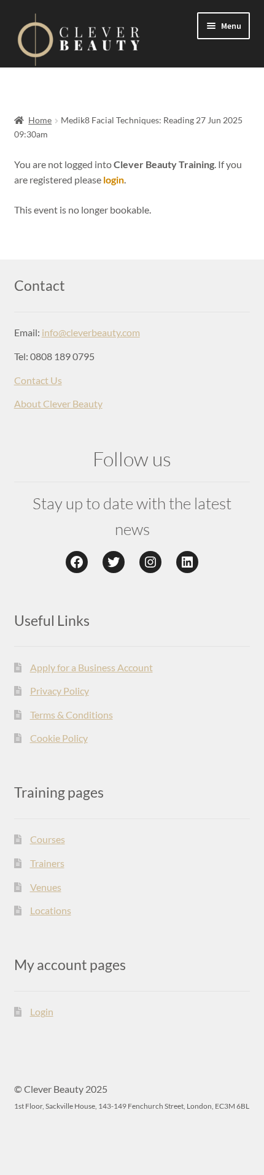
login (113, 179)
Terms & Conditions (71, 714)
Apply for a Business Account (91, 667)
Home (40, 120)
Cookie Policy (59, 738)
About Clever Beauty (58, 403)
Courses (47, 839)
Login (41, 1011)
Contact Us (38, 380)
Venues (45, 887)
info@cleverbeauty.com (91, 332)
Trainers (47, 863)
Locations (50, 910)
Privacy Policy (59, 690)
